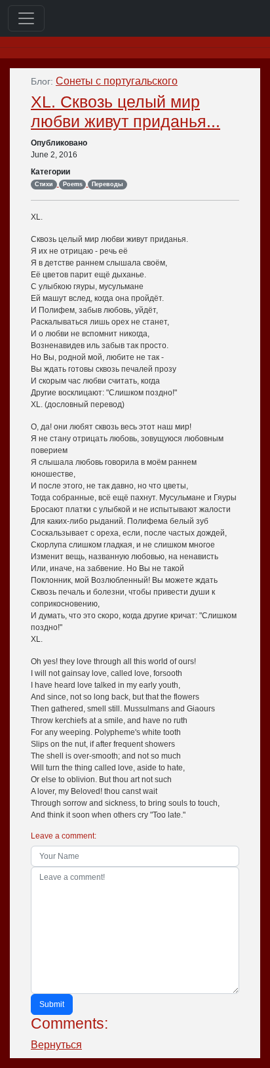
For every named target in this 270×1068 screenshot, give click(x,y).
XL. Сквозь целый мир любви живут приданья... (125, 111)
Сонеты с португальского (117, 81)
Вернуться (56, 1044)
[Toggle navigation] (26, 18)
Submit (51, 1004)
